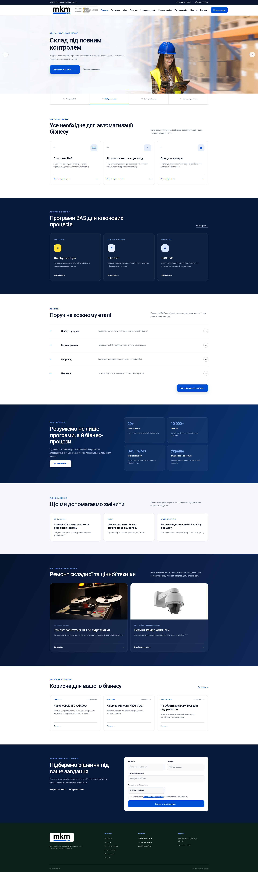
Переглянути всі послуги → (192, 388)
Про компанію (181, 10)
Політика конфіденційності (200, 868)
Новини (193, 10)
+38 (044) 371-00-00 (183, 2)
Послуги (133, 10)
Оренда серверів (147, 10)
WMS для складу (109, 99)
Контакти (204, 10)
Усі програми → (202, 226)
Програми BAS (69, 99)
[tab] (122, 89)
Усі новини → (203, 687)
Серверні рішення (148, 99)
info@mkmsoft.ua (201, 2)
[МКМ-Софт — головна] (61, 10)
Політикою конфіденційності (153, 796)
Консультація (219, 10)
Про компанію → (60, 464)
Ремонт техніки (165, 10)
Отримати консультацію (179, 804)
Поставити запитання (91, 69)
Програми (115, 10)
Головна (104, 10)
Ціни (125, 10)
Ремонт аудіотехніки (188, 99)
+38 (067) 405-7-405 (145, 842)
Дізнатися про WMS (65, 69)
